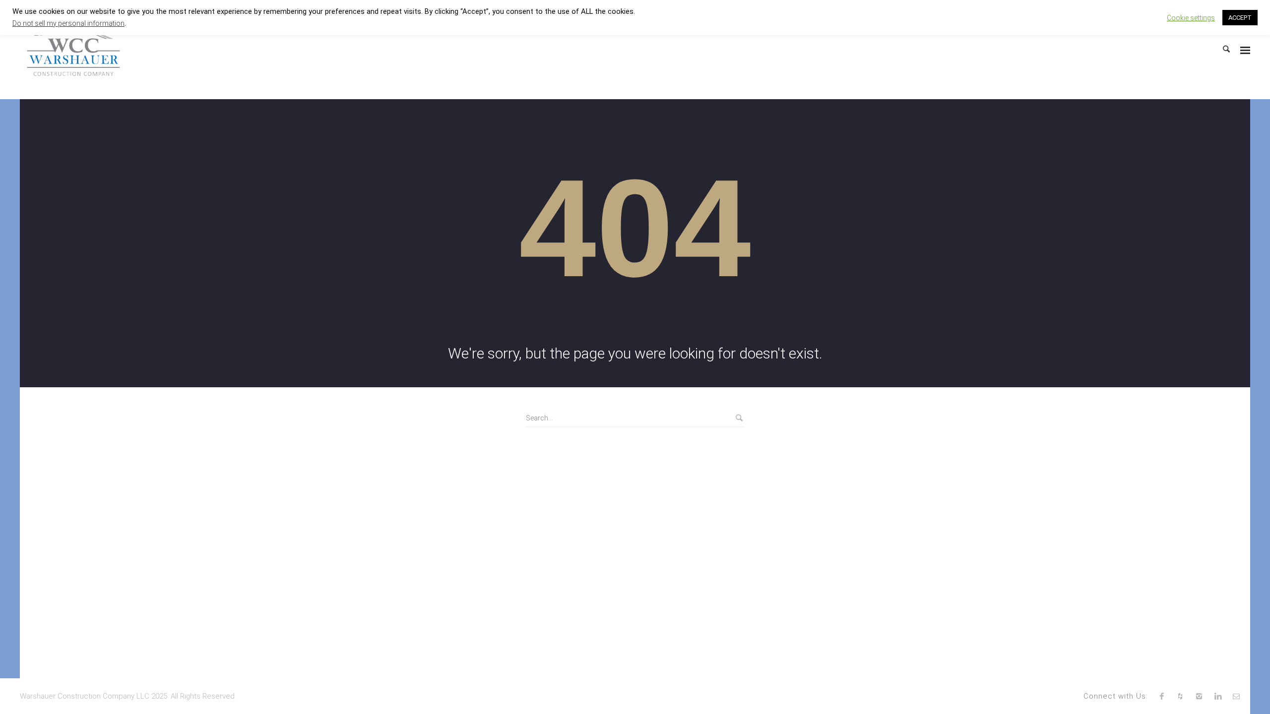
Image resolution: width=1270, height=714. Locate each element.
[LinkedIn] (1218, 696)
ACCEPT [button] (1240, 17)
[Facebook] (1162, 696)
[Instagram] (1199, 696)
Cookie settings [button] (1191, 18)
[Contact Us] (1236, 696)
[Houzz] (1181, 696)
